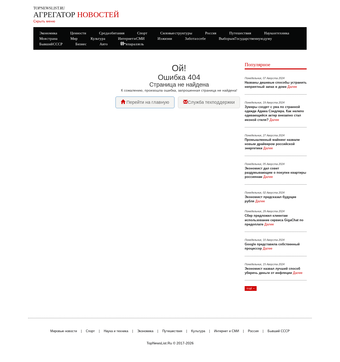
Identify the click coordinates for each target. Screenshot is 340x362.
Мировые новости (63, 331)
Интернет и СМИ (226, 331)
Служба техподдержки (211, 102)
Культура (198, 331)
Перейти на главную (147, 102)
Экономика (145, 331)
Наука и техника (116, 331)
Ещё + (251, 288)
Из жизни (165, 39)
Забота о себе (195, 39)
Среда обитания (111, 33)
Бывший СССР (50, 44)
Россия (253, 331)
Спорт (90, 331)
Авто (104, 44)
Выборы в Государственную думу (245, 39)
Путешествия (172, 331)
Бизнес (81, 44)
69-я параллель (132, 44)
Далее (292, 87)
